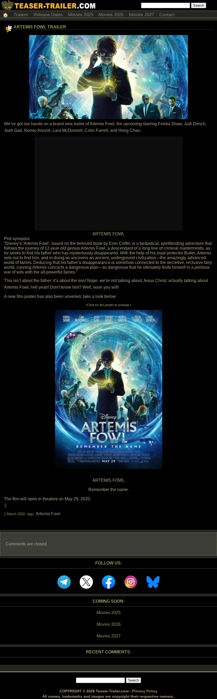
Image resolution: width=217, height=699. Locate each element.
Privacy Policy (144, 691)
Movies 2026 (111, 14)
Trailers (20, 14)
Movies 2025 (80, 14)
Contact (167, 14)
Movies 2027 (141, 14)
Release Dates (48, 14)
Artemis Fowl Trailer (39, 27)
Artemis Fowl (48, 513)
